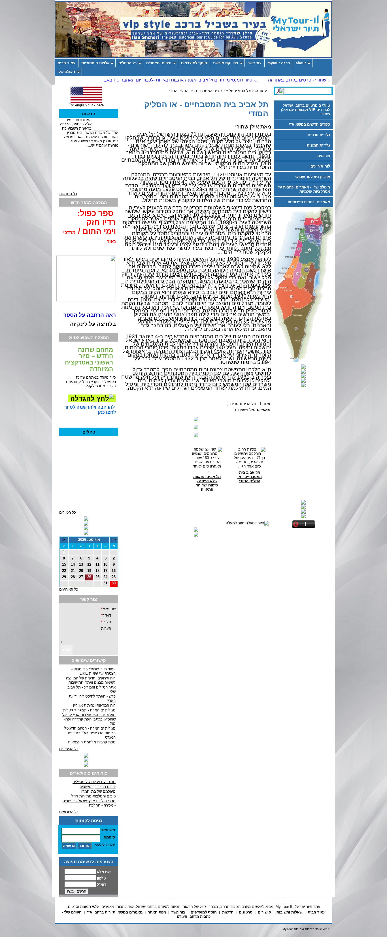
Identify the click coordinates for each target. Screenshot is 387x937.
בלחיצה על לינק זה (93, 324)
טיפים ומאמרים (158, 63)
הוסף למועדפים (194, 63)
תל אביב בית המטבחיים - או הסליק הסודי (201, 91)
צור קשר (254, 63)
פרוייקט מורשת (225, 63)
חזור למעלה (235, 523)
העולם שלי (66, 72)
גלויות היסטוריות (95, 63)
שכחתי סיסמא (105, 844)
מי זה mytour (278, 63)
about (301, 63)
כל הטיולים (127, 63)
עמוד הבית (66, 63)
